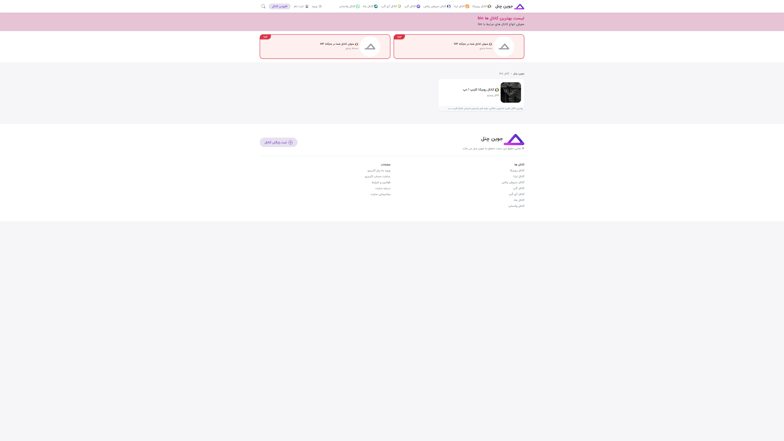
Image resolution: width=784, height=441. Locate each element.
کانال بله (368, 6)
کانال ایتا (459, 6)
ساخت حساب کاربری (377, 176)
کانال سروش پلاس (434, 6)
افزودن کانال (279, 6)
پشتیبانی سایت (380, 194)
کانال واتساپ (347, 6)
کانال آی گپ (389, 6)
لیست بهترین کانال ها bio (501, 18)
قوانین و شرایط (381, 182)
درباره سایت (382, 188)
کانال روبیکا (479, 6)
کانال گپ (410, 6)
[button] (263, 6)
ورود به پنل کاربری (379, 171)
